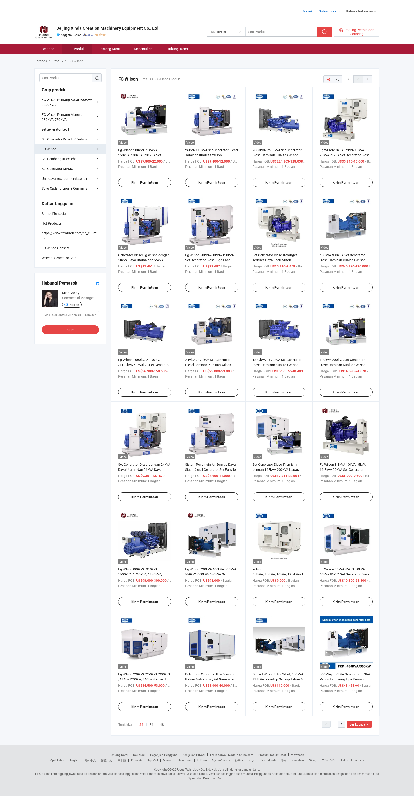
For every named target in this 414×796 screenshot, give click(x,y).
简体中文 (90, 760)
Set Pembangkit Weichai (59, 159)
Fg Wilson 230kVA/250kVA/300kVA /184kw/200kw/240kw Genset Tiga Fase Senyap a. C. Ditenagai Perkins (144, 679)
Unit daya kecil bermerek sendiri (65, 178)
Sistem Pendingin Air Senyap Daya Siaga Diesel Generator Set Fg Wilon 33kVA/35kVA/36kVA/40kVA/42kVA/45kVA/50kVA (223, 469)
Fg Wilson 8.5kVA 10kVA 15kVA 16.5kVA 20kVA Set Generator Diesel (343, 469)
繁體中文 (106, 760)
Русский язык (221, 760)
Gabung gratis (329, 11)
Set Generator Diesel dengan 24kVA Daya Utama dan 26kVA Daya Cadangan (144, 469)
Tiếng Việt (329, 760)
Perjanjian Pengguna (164, 755)
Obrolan (74, 305)
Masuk (308, 11)
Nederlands (268, 760)
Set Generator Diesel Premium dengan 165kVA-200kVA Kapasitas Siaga (278, 469)
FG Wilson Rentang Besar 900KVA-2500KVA (67, 102)
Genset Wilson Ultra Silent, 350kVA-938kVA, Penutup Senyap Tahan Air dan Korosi (279, 679)
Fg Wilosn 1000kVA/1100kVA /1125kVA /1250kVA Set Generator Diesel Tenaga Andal (144, 364)
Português (185, 760)
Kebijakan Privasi (194, 755)
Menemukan (143, 48)
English (74, 760)
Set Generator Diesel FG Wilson (64, 139)
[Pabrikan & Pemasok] (65, 9)
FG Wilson (49, 149)
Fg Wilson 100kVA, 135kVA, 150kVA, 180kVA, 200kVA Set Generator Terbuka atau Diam (140, 155)
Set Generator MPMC (57, 168)
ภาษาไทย (298, 760)
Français (136, 760)
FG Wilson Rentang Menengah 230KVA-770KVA (64, 117)
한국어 (239, 760)
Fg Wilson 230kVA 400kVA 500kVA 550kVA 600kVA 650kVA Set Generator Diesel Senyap (210, 574)
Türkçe (313, 760)
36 (152, 724)
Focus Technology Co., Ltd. (193, 769)
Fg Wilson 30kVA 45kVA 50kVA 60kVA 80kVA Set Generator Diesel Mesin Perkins (345, 574)
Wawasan (297, 755)
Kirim (70, 329)
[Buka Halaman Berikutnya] (367, 79)
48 (162, 724)
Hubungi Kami (177, 48)
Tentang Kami (109, 48)
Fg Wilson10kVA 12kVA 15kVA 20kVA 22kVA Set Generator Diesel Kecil (345, 155)
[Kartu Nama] (97, 283)
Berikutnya (357, 724)
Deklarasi (139, 755)
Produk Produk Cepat (272, 755)
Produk (79, 48)
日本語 (121, 760)
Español (152, 760)
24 (141, 724)
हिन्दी (284, 760)
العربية (252, 760)
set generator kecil (55, 129)
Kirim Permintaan (144, 182)
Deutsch (168, 760)
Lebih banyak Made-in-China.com (231, 755)
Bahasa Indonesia (352, 760)
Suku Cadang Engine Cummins (64, 188)
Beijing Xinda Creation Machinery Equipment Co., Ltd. (108, 28)
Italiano (202, 760)
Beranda (48, 48)
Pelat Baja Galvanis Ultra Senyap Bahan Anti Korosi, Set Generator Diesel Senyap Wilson (209, 679)
